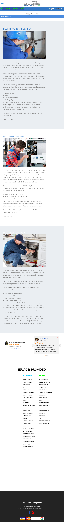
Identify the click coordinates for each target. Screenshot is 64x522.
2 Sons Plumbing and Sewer (17, 342)
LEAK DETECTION (26, 410)
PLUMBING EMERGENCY (28, 421)
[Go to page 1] (45, 355)
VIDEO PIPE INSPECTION (44, 423)
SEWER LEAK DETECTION (44, 405)
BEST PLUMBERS (26, 384)
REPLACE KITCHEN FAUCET (28, 428)
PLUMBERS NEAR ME (27, 415)
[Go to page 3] (47, 355)
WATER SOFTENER (26, 444)
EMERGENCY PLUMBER (27, 395)
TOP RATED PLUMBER (27, 431)
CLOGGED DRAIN (43, 390)
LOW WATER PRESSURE (27, 413)
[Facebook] (30, 513)
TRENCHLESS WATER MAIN (44, 421)
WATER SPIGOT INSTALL (28, 446)
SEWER (40, 400)
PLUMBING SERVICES (27, 426)
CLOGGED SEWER (43, 387)
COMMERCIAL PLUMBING (28, 392)
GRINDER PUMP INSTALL (28, 408)
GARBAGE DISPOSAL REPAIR (29, 405)
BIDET (24, 387)
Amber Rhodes (44, 338)
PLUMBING (25, 418)
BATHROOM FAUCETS (27, 382)
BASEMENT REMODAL (27, 379)
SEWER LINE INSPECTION (44, 408)
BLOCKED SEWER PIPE (43, 379)
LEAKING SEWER (42, 395)
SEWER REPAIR (42, 413)
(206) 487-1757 (57, 9)
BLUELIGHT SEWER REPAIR (44, 382)
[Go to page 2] (46, 355)
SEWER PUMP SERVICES (44, 410)
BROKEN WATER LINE (43, 384)
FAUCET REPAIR (26, 402)
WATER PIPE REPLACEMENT (28, 441)
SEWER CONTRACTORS (44, 402)
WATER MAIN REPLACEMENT (29, 436)
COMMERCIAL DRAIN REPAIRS (45, 392)
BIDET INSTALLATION (27, 390)
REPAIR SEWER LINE (43, 397)
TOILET (40, 418)
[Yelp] (33, 513)
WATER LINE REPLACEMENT (28, 433)
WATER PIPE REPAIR (27, 439)
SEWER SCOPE (42, 415)
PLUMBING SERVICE (27, 423)
